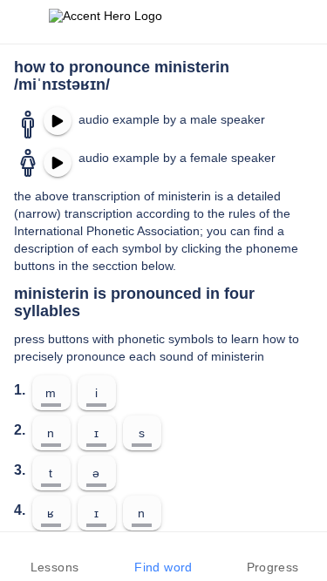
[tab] (54, 556)
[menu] (24, 22)
